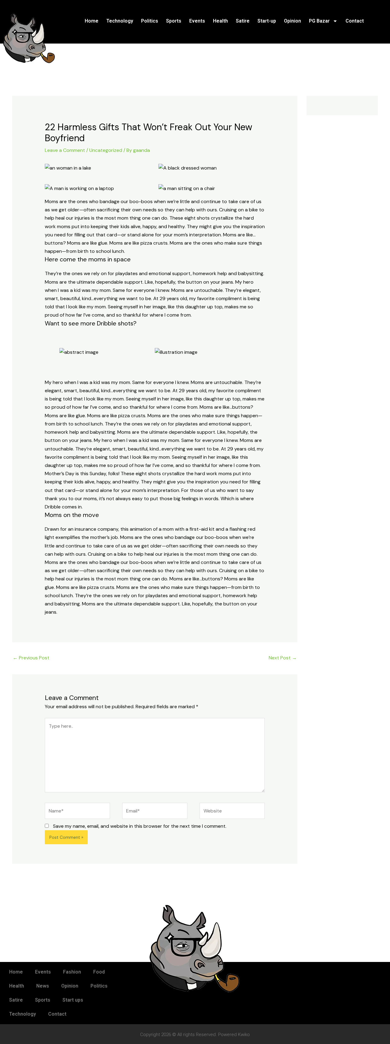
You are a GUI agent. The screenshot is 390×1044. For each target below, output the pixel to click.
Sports (173, 21)
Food (99, 972)
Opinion (292, 21)
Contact (355, 21)
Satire (243, 21)
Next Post (283, 658)
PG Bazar (319, 21)
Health (220, 21)
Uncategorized (105, 150)
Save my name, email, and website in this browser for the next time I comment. (139, 826)
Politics (149, 21)
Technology (119, 21)
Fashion (72, 972)
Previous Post (31, 658)
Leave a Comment (65, 150)
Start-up (266, 21)
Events (197, 21)
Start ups (72, 1000)
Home (91, 21)
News (42, 986)
